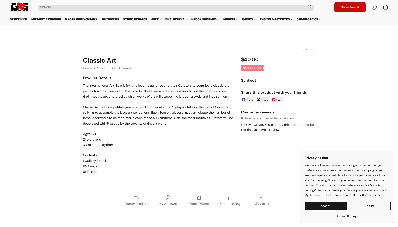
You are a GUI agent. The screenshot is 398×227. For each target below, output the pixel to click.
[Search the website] (310, 7)
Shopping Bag (230, 204)
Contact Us (110, 19)
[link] (348, 214)
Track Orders (199, 204)
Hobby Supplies (204, 19)
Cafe (155, 19)
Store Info (18, 19)
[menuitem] (306, 49)
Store (101, 68)
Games (248, 19)
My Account (168, 204)
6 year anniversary (81, 19)
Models (229, 19)
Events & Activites (275, 19)
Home (87, 68)
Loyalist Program (46, 19)
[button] (19, 7)
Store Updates (135, 19)
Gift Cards (261, 204)
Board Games (308, 19)
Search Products (136, 204)
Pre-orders (175, 19)
